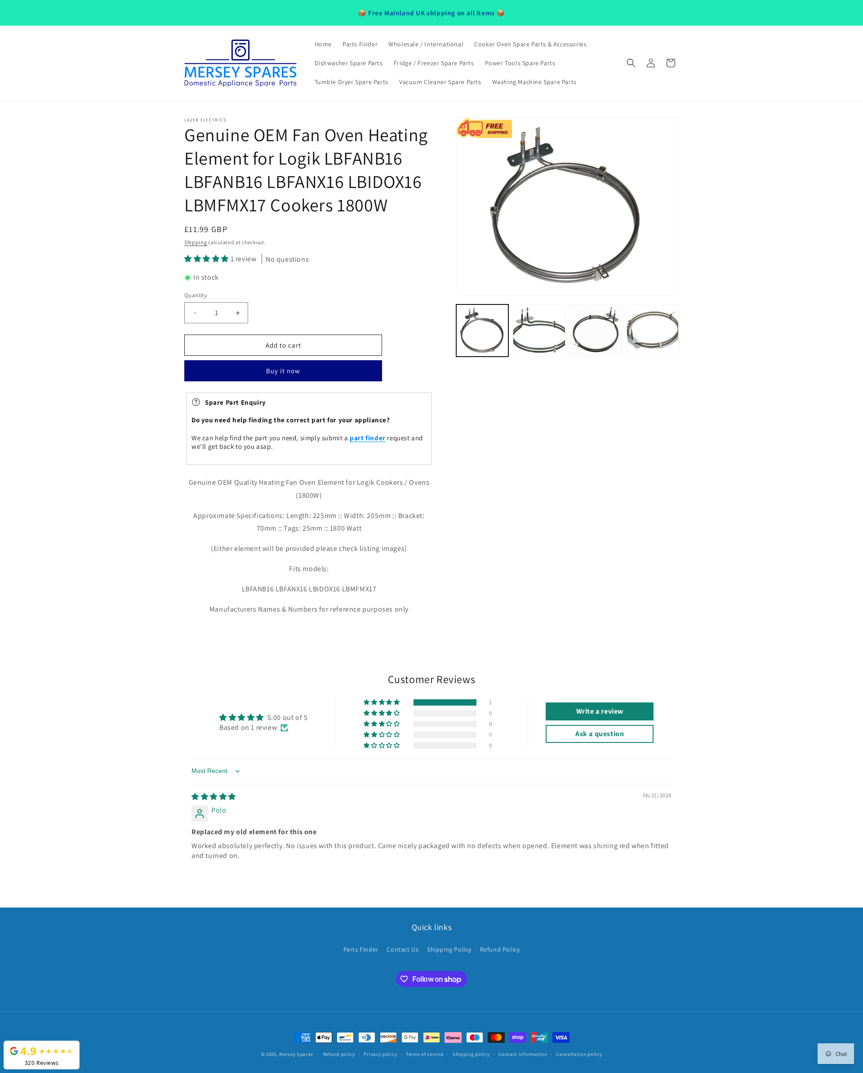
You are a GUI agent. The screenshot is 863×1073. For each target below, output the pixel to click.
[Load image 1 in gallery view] (482, 330)
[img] (213, 796)
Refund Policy (500, 949)
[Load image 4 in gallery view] (653, 330)
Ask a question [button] (599, 733)
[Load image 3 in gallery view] (596, 330)
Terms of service (425, 1054)
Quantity (195, 295)
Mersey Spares (296, 1054)
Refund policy (339, 1054)
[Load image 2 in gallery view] (539, 330)
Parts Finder (360, 949)
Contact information (522, 1054)
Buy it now (283, 371)
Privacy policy (380, 1054)
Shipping (195, 242)
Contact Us (402, 949)
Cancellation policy (579, 1054)
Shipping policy (471, 1054)
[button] (631, 63)
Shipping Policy (449, 949)
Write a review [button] (599, 711)
